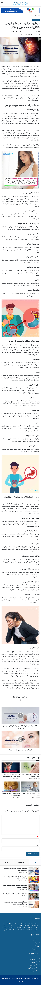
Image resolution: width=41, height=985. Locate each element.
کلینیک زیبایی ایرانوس (34, 968)
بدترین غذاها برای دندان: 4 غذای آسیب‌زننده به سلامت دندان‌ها (15, 878)
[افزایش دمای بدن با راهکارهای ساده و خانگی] (30, 786)
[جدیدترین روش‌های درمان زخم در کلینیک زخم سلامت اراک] (34, 871)
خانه (37, 16)
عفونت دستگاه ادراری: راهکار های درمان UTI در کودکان (15, 895)
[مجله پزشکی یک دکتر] (20, 3)
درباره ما (37, 946)
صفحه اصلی (36, 940)
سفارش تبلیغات (35, 949)
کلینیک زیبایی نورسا (34, 959)
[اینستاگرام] (20, 700)
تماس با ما (37, 943)
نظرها (6, 862)
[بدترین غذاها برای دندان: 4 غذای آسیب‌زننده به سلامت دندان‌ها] (34, 879)
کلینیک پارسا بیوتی (35, 965)
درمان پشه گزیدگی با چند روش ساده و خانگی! (30, 775)
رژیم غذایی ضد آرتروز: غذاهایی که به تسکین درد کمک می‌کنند (11, 775)
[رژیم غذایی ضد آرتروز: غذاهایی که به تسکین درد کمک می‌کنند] (11, 767)
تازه (35, 862)
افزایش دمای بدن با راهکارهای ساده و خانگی (31, 794)
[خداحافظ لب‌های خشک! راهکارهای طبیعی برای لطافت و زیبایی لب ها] (34, 904)
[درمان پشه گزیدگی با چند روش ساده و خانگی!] (30, 767)
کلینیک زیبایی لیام (35, 962)
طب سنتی (32, 16)
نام (38, 837)
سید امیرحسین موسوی (33, 32)
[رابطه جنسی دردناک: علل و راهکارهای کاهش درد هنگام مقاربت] (34, 887)
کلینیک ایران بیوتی (35, 971)
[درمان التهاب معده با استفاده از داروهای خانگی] (11, 786)
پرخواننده (21, 862)
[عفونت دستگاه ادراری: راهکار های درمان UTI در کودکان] (34, 896)
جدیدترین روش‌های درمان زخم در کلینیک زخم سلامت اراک (15, 869)
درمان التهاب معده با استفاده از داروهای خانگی (11, 794)
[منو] (2, 4)
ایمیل (37, 845)
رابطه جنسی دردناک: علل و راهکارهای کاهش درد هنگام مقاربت (15, 886)
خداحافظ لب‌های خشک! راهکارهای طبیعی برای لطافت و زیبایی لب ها (15, 903)
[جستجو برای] (39, 4)
